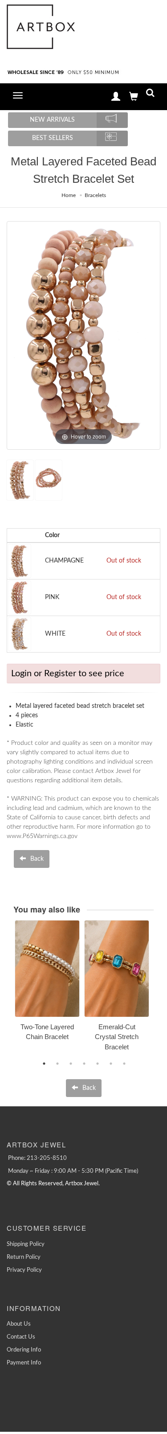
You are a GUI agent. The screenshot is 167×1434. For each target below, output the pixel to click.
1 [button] (44, 1063)
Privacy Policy (24, 1270)
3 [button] (70, 1063)
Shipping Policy (26, 1244)
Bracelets (95, 195)
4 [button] (84, 1063)
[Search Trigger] (150, 94)
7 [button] (124, 1063)
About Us (19, 1324)
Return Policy (24, 1257)
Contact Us (21, 1337)
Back (36, 859)
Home (68, 195)
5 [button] (97, 1063)
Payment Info (24, 1363)
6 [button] (110, 1063)
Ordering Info (24, 1350)
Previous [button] (8, 990)
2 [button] (57, 1063)
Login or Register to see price (67, 673)
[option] (47, 983)
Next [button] (160, 990)
